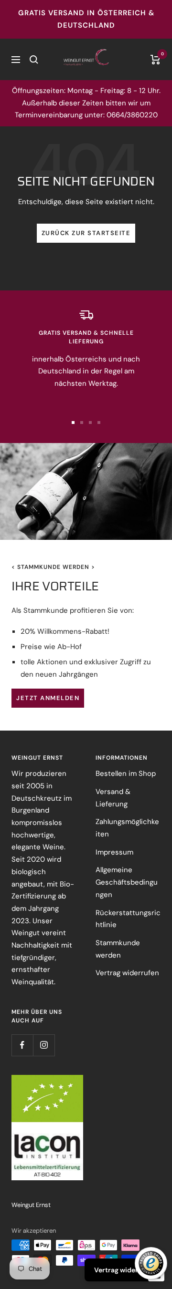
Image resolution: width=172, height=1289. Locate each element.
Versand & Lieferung (113, 798)
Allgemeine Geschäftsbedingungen (127, 882)
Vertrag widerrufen (127, 973)
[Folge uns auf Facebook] (22, 1045)
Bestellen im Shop (126, 773)
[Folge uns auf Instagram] (43, 1045)
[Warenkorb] (155, 59)
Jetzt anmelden (47, 698)
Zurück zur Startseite (86, 233)
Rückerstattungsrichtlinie (128, 919)
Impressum (114, 852)
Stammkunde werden (118, 949)
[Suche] (34, 59)
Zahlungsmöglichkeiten (127, 828)
